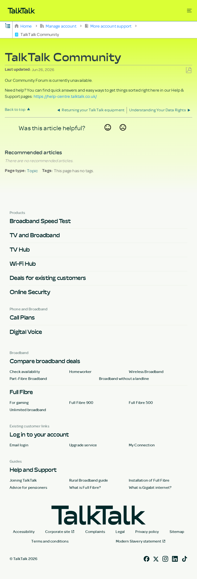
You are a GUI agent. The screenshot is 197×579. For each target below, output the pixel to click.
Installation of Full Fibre (149, 480)
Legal (120, 531)
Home (26, 25)
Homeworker (80, 371)
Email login (19, 445)
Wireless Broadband (146, 371)
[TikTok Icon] (184, 558)
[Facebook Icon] (146, 558)
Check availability (25, 371)
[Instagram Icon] (165, 558)
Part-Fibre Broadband (28, 378)
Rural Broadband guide (88, 480)
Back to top (15, 109)
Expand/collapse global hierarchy (7, 25)
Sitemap (177, 531)
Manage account (61, 25)
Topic (32, 170)
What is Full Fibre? (85, 487)
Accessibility (24, 531)
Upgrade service (83, 445)
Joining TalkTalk (23, 480)
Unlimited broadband (28, 409)
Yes (108, 133)
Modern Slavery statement (138, 541)
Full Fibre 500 (141, 402)
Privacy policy (147, 531)
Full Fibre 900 (81, 402)
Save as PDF (188, 70)
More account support (110, 25)
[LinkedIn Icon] (175, 558)
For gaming (19, 402)
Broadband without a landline (124, 378)
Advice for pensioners (28, 487)
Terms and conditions (49, 541)
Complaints (95, 531)
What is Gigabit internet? (150, 487)
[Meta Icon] (156, 558)
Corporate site (57, 531)
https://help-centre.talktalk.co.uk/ (65, 96)
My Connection (142, 445)
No (123, 133)
